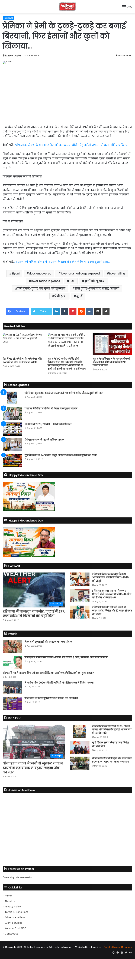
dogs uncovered (40, 273)
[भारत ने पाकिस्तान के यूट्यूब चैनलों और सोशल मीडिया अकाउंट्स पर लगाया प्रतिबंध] (112, 344)
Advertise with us (15, 917)
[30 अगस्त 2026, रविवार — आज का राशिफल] (12, 429)
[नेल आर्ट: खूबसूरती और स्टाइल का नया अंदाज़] (12, 646)
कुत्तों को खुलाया (94, 281)
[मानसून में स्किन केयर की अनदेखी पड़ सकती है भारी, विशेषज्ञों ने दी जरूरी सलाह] (12, 662)
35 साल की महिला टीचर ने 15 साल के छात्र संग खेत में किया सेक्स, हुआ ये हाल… (62, 262)
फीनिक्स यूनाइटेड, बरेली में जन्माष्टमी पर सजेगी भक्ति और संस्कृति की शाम (64, 393)
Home (8, 895)
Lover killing (117, 273)
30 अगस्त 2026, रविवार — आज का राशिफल (48, 424)
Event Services (13, 923)
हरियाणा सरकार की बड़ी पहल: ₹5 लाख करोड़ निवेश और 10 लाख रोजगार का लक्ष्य (112, 610)
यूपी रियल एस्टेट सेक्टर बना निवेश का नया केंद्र (110, 744)
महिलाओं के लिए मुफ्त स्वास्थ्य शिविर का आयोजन (51, 698)
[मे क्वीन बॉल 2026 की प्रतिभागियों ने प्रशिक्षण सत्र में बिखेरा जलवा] (12, 687)
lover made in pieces (45, 281)
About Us (10, 901)
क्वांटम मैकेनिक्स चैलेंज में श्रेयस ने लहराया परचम (51, 408)
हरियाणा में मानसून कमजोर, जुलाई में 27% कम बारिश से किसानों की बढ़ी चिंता (34, 613)
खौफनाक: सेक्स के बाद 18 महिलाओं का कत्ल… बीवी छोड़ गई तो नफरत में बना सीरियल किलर (71, 145)
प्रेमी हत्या (61, 296)
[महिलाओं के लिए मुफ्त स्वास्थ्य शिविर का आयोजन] (12, 703)
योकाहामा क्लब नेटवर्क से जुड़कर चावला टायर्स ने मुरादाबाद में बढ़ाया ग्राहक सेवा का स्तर (33, 767)
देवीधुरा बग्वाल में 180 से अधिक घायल (44, 439)
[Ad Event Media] (67, 6)
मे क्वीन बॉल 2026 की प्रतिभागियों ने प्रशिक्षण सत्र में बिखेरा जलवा (59, 682)
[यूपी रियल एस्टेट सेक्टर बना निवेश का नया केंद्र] (79, 747)
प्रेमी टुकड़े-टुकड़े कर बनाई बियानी (97, 289)
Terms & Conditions (16, 912)
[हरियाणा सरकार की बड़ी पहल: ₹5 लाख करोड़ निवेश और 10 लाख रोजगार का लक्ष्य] (79, 612)
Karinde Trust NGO (16, 928)
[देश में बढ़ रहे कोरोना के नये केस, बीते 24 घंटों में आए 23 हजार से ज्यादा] (22, 344)
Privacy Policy (13, 906)
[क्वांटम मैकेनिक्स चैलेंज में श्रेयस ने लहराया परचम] (12, 413)
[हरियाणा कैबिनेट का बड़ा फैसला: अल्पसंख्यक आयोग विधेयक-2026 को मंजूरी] (79, 579)
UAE (72, 281)
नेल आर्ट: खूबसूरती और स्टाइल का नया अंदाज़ (48, 641)
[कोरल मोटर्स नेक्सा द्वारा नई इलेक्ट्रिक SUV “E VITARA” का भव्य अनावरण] (79, 763)
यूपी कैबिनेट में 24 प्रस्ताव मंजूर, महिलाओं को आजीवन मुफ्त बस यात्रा (61, 455)
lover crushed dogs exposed (80, 273)
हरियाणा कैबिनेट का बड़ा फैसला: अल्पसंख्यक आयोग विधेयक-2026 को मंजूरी (110, 577)
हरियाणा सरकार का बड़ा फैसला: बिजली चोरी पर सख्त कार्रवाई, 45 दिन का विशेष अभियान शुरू (111, 594)
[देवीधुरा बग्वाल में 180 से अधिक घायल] (12, 444)
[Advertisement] (67, 93)
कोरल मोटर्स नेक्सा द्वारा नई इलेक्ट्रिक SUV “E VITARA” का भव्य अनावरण (112, 759)
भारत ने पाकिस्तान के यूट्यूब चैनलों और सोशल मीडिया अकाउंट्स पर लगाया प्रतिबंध (111, 362)
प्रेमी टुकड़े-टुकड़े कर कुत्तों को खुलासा (41, 289)
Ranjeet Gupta (13, 55)
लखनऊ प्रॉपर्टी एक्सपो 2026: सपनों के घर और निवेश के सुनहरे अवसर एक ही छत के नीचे (112, 729)
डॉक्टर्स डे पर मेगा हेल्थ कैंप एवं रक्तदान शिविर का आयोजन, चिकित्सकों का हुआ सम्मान (48, 673)
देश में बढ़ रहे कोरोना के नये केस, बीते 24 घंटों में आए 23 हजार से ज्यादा (22, 360)
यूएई (79, 296)
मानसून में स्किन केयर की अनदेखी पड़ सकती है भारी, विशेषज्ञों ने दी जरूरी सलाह (66, 657)
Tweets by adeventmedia (17, 877)
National (8, 17)
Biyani (16, 273)
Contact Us (11, 933)
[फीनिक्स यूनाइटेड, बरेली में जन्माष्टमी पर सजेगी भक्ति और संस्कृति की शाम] (12, 398)
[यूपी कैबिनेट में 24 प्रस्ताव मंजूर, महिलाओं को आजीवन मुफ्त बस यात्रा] (12, 460)
